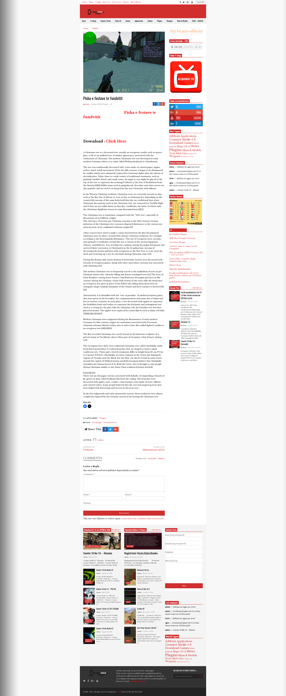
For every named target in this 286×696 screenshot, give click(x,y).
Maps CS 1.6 (106, 2)
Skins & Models (136, 2)
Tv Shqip (98, 2)
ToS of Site (138, 692)
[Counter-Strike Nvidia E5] (89, 577)
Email (128, 494)
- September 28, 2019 (194, 347)
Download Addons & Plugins (135, 530)
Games (128, 21)
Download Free (110, 422)
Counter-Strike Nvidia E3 (104, 628)
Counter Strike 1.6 (182, 139)
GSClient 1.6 (185, 322)
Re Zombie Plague (178, 234)
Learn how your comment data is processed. (142, 518)
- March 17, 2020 (192, 325)
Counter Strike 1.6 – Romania (97, 553)
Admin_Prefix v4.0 (143, 589)
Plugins (91, 2)
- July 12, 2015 (105, 592)
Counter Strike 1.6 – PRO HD (106, 589)
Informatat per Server (154, 450)
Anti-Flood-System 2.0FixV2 (146, 628)
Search (200, 2)
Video (185, 153)
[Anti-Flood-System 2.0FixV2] (130, 635)
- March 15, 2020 (147, 573)
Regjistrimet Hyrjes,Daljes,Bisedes (141, 553)
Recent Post (175, 288)
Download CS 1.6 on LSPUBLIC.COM (97, 530)
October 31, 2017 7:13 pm (99, 104)
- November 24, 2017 (136, 557)
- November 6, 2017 (148, 612)
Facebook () (152, 458)
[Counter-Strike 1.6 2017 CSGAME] (89, 616)
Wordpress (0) (141, 458)
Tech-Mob (175, 153)
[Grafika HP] (130, 616)
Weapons (126, 2)
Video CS (118, 21)
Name (86, 494)
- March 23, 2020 (192, 301)
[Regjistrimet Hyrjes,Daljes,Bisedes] (143, 541)
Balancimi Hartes (143, 570)
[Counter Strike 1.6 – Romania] (102, 541)
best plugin (97, 422)
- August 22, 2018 (106, 573)
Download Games (181, 143)
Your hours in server (187, 156)
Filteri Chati (175, 265)
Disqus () (161, 458)
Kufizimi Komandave (179, 282)
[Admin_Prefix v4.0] (130, 596)
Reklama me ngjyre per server (188, 167)
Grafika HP (140, 608)
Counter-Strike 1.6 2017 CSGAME (107, 608)
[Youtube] (192, 2)
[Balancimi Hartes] (130, 577)
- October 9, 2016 (147, 592)
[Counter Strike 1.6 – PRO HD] (89, 596)
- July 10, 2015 (92, 557)
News (84, 21)
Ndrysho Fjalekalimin (179, 269)
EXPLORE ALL (197, 288)
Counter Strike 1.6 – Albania (188, 190)
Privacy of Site (126, 692)
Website (87, 503)
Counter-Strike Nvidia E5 (104, 570)
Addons (84, 2)
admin (87, 104)
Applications (139, 21)
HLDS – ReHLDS (197, 21)
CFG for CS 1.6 (116, 2)
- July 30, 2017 (105, 612)
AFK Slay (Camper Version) (182, 238)
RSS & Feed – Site (179, 230)
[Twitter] (184, 2)
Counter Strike (106, 21)
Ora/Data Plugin (177, 242)
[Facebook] (180, 2)
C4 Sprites (88, 450)
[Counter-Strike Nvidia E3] (89, 635)
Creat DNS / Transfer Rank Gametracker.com (182, 260)
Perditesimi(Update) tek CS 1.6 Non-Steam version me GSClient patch (185, 275)
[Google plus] (188, 2)
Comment (88, 474)
